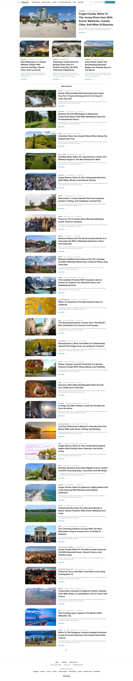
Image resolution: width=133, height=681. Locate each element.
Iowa (59, 465)
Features (80, 2)
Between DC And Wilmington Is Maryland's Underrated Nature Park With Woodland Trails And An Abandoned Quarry (81, 116)
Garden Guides (63, 671)
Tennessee (88, 59)
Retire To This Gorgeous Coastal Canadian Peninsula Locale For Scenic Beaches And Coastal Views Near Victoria (82, 635)
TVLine (49, 671)
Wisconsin (23, 59)
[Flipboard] (98, 2)
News (74, 2)
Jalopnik (42, 671)
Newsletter (110, 2)
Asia (59, 610)
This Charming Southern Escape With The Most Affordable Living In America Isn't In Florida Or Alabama (80, 531)
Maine (59, 443)
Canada (60, 277)
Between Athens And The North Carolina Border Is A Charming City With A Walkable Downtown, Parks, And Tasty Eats (82, 241)
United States (62, 341)
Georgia (60, 236)
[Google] (100, 2)
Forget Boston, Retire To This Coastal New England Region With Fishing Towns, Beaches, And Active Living (81, 448)
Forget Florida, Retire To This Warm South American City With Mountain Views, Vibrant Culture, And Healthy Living (82, 552)
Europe (60, 195)
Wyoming (55, 59)
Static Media (57, 665)
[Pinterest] (93, 2)
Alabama (60, 484)
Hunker (80, 671)
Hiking (60, 133)
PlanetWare (97, 671)
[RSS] (103, 2)
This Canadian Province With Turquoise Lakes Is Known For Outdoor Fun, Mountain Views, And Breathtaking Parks (80, 282)
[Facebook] (90, 2)
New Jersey (82, 11)
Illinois (60, 90)
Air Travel (61, 403)
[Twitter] (95, 2)
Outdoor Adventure (64, 2)
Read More (82, 32)
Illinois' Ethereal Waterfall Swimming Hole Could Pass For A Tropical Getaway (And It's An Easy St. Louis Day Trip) (80, 96)
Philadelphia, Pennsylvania (65, 569)
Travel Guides (46, 2)
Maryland (61, 111)
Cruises (54, 2)
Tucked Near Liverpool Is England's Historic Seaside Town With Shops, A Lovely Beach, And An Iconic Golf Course (82, 593)
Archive (64, 662)
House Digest (72, 671)
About (57, 662)
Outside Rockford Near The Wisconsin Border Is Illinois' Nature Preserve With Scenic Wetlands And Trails (81, 511)
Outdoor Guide (88, 671)
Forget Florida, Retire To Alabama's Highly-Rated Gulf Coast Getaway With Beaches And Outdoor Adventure (83, 490)
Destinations (36, 2)
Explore (55, 671)
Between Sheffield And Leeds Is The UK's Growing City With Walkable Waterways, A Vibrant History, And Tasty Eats (83, 262)
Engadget (35, 671)
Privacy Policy (73, 662)
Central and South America (65, 547)
